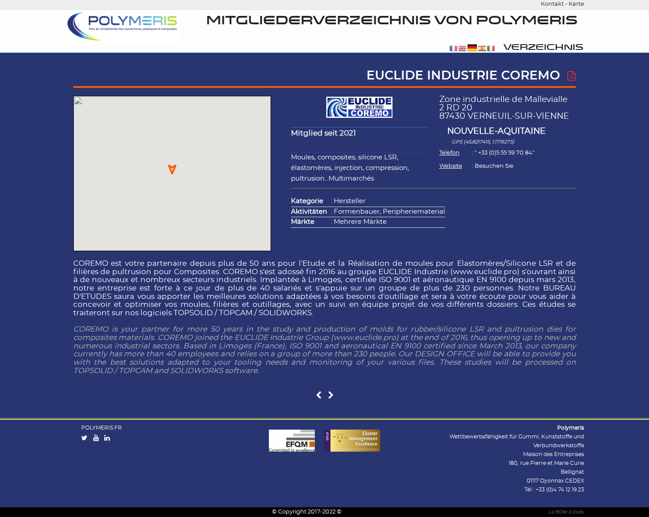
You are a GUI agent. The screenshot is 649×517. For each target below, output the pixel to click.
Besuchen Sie (494, 166)
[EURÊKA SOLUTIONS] (331, 396)
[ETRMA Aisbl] (318, 396)
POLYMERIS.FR (101, 427)
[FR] (453, 49)
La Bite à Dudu (566, 511)
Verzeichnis (543, 47)
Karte (576, 4)
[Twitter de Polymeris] (86, 438)
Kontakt (552, 4)
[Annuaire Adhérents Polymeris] (122, 27)
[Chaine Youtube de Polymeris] (98, 438)
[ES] (482, 49)
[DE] (472, 49)
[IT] (491, 49)
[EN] (462, 49)
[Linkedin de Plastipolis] (109, 438)
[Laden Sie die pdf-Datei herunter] (571, 76)
